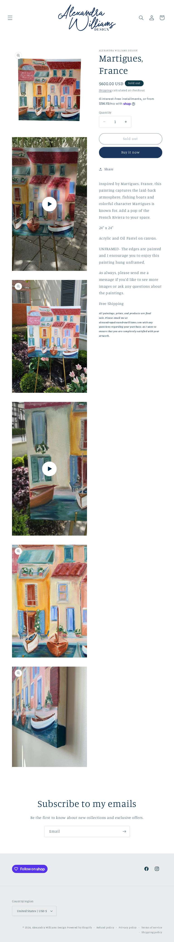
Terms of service (151, 927)
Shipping (105, 90)
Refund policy (105, 927)
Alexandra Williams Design (49, 927)
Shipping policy (152, 932)
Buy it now (130, 152)
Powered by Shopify (79, 927)
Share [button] (109, 169)
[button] (10, 17)
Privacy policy (128, 927)
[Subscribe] (124, 831)
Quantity (105, 112)
